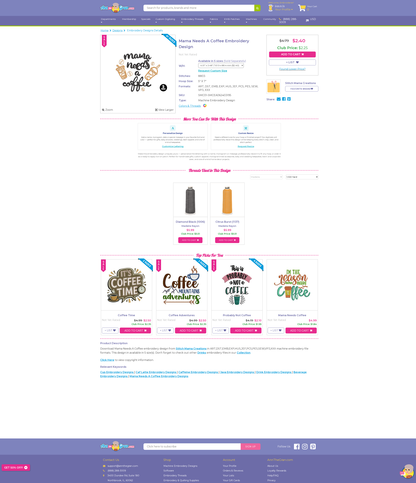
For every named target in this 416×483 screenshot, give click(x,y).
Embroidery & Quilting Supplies (181, 480)
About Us (272, 465)
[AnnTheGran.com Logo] (117, 8)
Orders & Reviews (233, 470)
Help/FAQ (273, 475)
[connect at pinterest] (313, 448)
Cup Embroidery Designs (117, 372)
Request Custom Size (212, 70)
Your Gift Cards (231, 480)
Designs (117, 30)
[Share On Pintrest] (289, 99)
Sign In (280, 6)
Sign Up (250, 446)
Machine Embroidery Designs (180, 465)
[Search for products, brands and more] (257, 8)
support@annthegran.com (123, 465)
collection (243, 352)
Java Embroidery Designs (237, 372)
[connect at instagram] (305, 448)
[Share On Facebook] (284, 99)
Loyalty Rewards (276, 470)
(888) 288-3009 (288, 21)
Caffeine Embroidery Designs (198, 372)
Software (168, 470)
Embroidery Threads (175, 475)
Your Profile (283, 9)
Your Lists (228, 475)
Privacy (271, 480)
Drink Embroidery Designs (274, 372)
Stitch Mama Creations (191, 348)
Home (105, 30)
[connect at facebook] (296, 448)
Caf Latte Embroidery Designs (156, 372)
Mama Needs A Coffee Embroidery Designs (159, 376)
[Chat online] (407, 472)
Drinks (201, 352)
